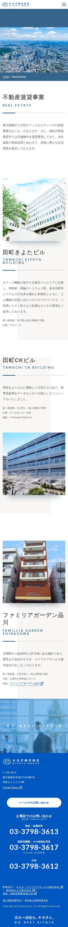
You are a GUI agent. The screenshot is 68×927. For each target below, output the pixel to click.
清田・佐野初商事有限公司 (18, 893)
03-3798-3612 (34, 866)
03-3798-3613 (34, 831)
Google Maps (11, 787)
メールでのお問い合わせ (34, 802)
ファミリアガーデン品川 (25, 683)
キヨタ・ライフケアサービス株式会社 (38, 887)
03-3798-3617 (34, 847)
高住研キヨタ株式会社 (19, 890)
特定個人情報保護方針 (36, 900)
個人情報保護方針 (12, 900)
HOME (6, 77)
